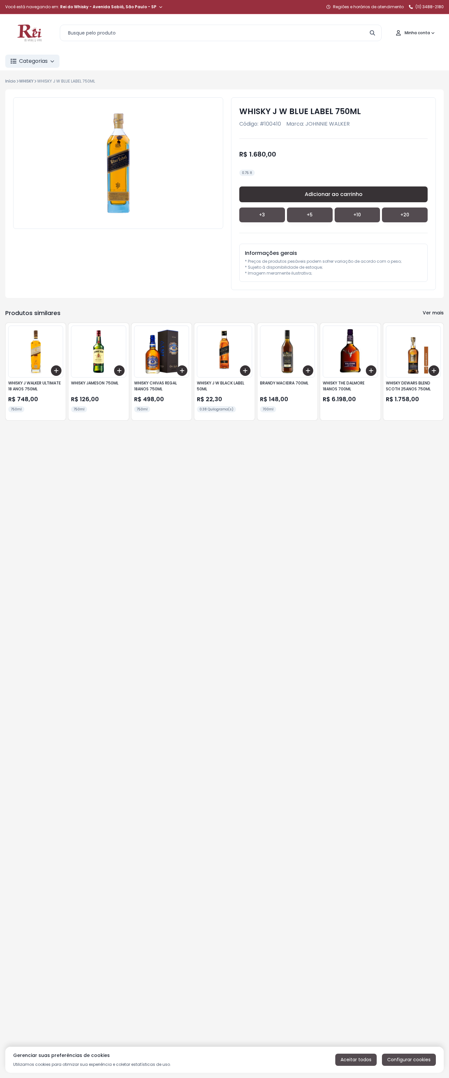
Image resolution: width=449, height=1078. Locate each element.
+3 (262, 214)
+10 (357, 214)
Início (10, 81)
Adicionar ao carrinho (334, 194)
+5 (310, 214)
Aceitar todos (356, 1059)
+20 (404, 214)
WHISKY (26, 81)
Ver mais (433, 312)
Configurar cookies (409, 1059)
